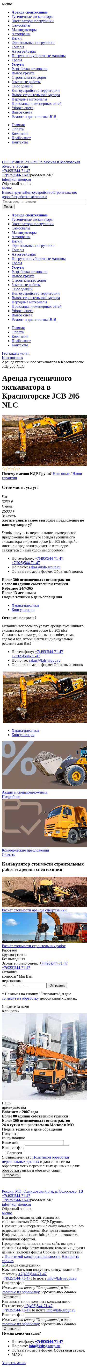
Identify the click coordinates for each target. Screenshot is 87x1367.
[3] (11, 469)
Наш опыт (61, 474)
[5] (18, 469)
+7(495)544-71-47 (16, 171)
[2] (7, 469)
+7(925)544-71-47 (16, 175)
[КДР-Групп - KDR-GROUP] (19, 158)
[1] (4, 469)
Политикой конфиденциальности (32, 1256)
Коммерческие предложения (25, 850)
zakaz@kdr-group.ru (44, 567)
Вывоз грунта (13, 192)
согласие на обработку (20, 998)
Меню (7, 188)
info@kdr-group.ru (16, 179)
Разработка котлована (29, 197)
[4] (14, 469)
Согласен (14, 1153)
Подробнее (11, 796)
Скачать (8, 854)
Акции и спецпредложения (24, 792)
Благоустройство (38, 192)
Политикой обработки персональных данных (35, 1159)
